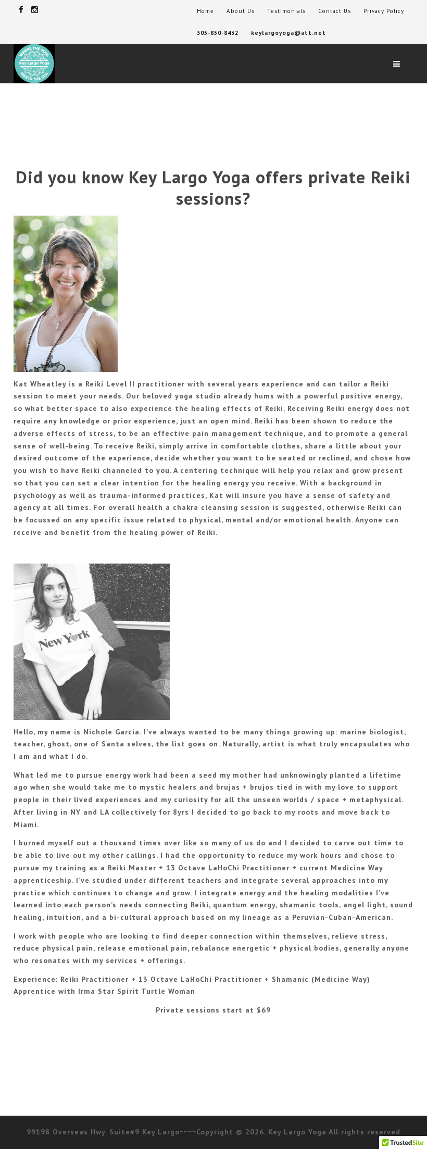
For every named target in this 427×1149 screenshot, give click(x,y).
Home (205, 11)
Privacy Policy (383, 11)
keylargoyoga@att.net (288, 32)
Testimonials (286, 11)
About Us (241, 11)
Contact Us (334, 11)
